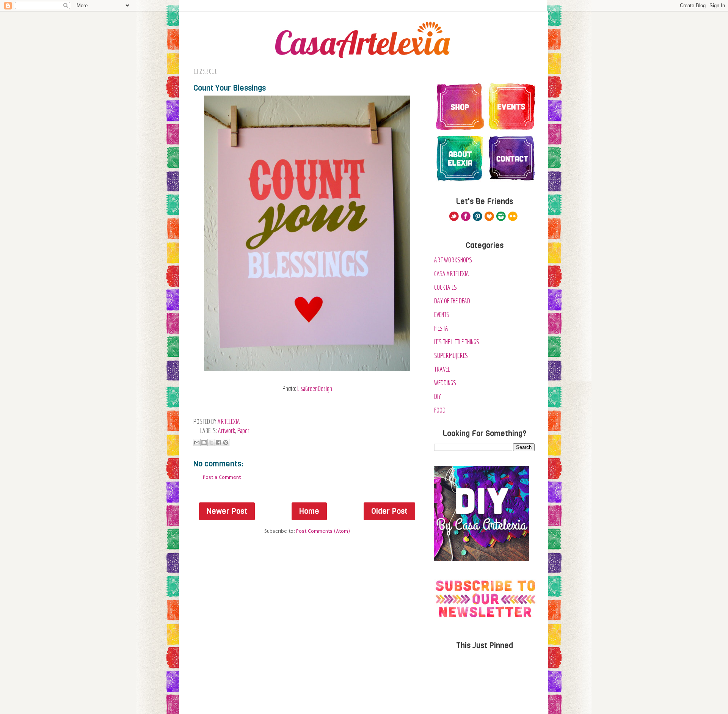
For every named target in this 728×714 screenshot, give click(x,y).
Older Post (389, 511)
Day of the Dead (452, 301)
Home (309, 511)
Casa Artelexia (451, 274)
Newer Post (227, 511)
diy (437, 396)
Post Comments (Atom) (323, 531)
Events (441, 315)
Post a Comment (222, 477)
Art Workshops (453, 260)
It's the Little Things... (458, 342)
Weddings (445, 383)
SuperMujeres (451, 355)
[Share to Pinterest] (225, 442)
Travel (442, 369)
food (440, 410)
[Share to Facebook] (218, 442)
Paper (243, 431)
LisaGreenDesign (314, 388)
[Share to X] (211, 442)
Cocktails (445, 287)
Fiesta (441, 328)
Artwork (226, 431)
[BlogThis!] (204, 442)
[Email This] (197, 442)
